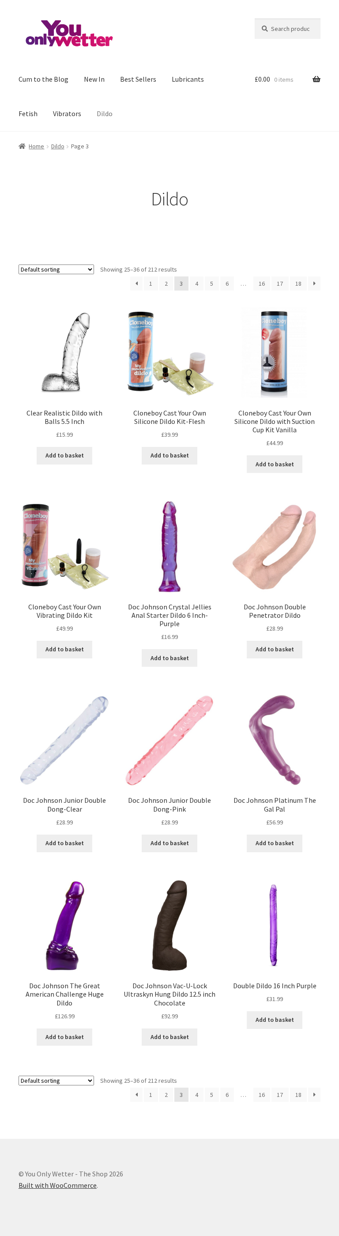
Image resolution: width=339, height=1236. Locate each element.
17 (280, 283)
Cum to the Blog (43, 79)
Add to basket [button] (64, 455)
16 (262, 283)
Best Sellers (138, 79)
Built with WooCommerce (58, 1185)
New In (94, 79)
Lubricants (188, 79)
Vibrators (67, 113)
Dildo (105, 113)
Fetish (28, 113)
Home (36, 146)
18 (298, 283)
